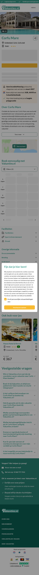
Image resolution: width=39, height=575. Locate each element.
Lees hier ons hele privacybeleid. (21, 296)
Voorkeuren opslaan (19, 307)
